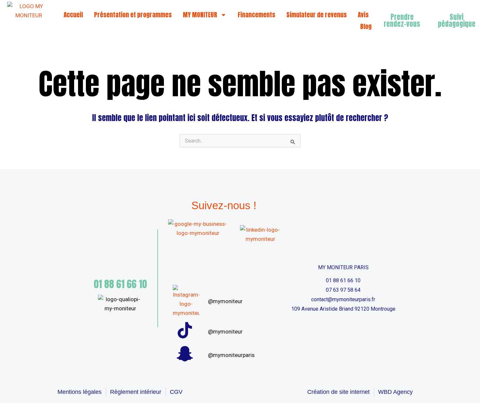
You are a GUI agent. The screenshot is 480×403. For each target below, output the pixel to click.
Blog (366, 26)
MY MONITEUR (200, 14)
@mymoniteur (225, 301)
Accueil (73, 14)
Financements (256, 14)
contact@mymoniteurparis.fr (343, 299)
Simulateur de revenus (316, 14)
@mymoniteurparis (231, 355)
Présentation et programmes (133, 14)
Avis (363, 14)
